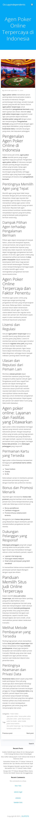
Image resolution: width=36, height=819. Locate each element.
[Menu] (32, 4)
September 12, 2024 (16, 90)
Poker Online (14, 714)
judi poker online (12, 719)
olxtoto (18, 798)
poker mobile (22, 721)
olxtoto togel (18, 792)
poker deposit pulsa (24, 719)
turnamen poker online (14, 728)
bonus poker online (25, 716)
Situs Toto (18, 786)
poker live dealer (12, 721)
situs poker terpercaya (14, 726)
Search (31, 744)
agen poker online (12, 716)
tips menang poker (27, 726)
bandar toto (18, 802)
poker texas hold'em (13, 723)
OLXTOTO (25, 816)
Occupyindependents (14, 4)
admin (6, 90)
